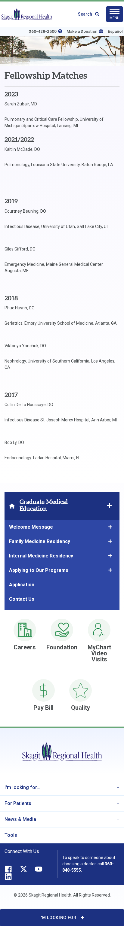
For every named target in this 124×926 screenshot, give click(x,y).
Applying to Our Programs (38, 570)
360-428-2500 (43, 31)
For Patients (18, 803)
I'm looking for (57, 917)
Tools (11, 835)
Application (21, 584)
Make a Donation (82, 31)
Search (85, 14)
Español (115, 31)
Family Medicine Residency (39, 541)
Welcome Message (31, 527)
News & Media (20, 819)
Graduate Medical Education (44, 505)
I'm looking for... (22, 787)
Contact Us (21, 599)
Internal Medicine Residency (41, 556)
